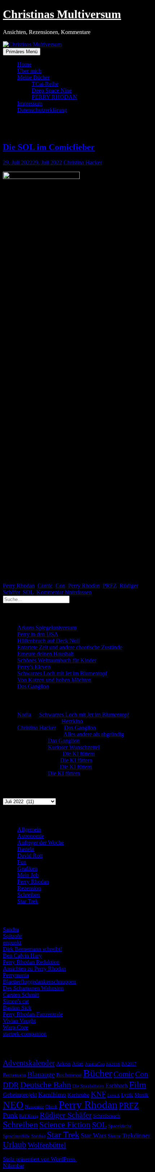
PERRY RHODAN (54, 97)
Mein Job (28, 875)
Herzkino (72, 721)
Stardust (38, 1136)
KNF (98, 1094)
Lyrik (127, 1095)
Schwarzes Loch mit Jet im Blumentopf (62, 673)
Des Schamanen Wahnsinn (33, 988)
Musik (141, 1095)
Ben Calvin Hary (22, 955)
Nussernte (34, 1106)
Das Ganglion (33, 686)
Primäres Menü (21, 51)
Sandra (11, 929)
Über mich (29, 71)
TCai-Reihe (45, 84)
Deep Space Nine (52, 90)
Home (24, 64)
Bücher (97, 1073)
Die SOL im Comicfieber (49, 147)
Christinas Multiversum (62, 14)
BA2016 (113, 1064)
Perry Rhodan (19, 586)
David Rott (30, 855)
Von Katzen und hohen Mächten (54, 680)
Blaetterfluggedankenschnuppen (39, 982)
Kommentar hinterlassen (64, 592)
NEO (13, 1105)
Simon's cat (16, 1001)
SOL (28, 592)
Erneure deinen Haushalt (45, 654)
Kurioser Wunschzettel (73, 747)
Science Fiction (64, 1124)
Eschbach (117, 1086)
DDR (11, 1085)
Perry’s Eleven (33, 667)
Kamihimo (52, 1094)
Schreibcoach (106, 1116)
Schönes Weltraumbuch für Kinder (56, 660)
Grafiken (27, 869)
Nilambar (13, 1166)
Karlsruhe (78, 1095)
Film (137, 1084)
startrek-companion (24, 1034)
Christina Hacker (82, 162)
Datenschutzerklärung (42, 110)
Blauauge (41, 1074)
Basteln (25, 849)
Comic (45, 586)
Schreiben (28, 895)
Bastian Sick (17, 1008)
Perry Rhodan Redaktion (31, 962)
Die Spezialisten (88, 1086)
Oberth (51, 1106)
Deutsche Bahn (45, 1084)
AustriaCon (95, 1064)
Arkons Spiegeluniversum (46, 628)
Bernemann (14, 1075)
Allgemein (29, 829)
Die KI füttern (79, 754)
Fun (21, 862)
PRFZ (110, 586)
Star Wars (93, 1135)
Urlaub (14, 1144)
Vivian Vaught (19, 1021)
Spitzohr (12, 936)
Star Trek (27, 901)
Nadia (24, 715)
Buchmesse (69, 1075)
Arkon (63, 1064)
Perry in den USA (37, 634)
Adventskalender (29, 1063)
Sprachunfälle (16, 1136)
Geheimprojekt (20, 1095)
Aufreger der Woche (40, 842)
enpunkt (12, 942)
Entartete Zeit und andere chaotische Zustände (69, 647)
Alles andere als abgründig (93, 734)
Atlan (77, 1064)
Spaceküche (120, 1126)
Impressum (29, 103)
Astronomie (30, 836)
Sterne (114, 1136)
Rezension (29, 888)
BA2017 (128, 1064)
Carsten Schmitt (21, 995)
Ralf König (28, 1116)
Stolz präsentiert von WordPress (40, 1159)
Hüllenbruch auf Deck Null (48, 641)
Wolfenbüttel (47, 1145)
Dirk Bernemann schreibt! (32, 949)
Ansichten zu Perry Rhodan (34, 968)
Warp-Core (15, 1027)
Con (60, 586)
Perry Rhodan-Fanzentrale (33, 1014)
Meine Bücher (33, 77)
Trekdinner (136, 1135)
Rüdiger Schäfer (66, 1115)
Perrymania (16, 975)
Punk (10, 1115)
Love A (113, 1095)
